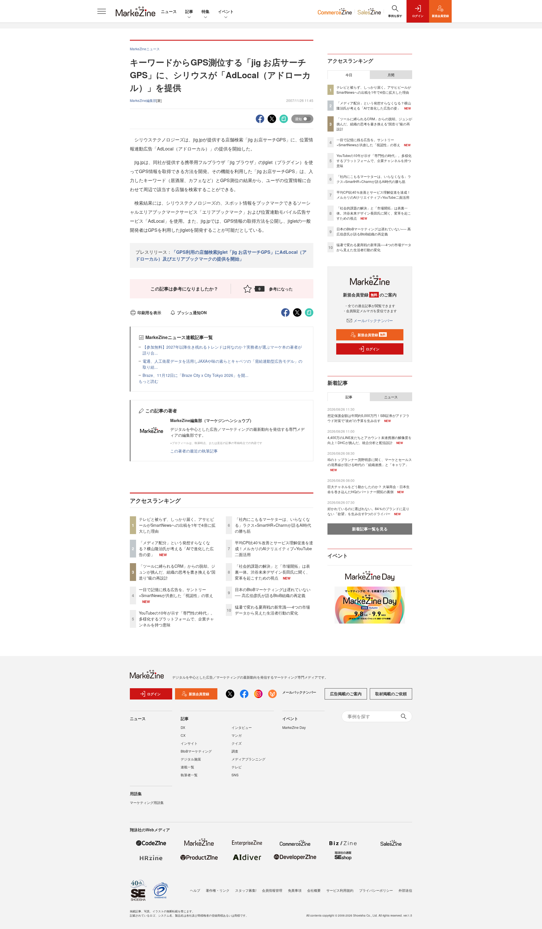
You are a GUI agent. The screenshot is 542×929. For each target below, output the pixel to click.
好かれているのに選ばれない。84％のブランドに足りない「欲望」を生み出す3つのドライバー (368, 511)
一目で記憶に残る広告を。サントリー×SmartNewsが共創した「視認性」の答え (176, 592)
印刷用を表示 (149, 312)
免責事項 (294, 890)
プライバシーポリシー (376, 890)
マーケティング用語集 (147, 802)
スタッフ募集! (245, 890)
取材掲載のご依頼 (391, 693)
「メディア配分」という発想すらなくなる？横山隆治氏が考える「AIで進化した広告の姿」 (176, 548)
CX (183, 735)
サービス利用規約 (339, 890)
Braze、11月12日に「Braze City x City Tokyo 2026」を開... (195, 375)
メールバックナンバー (373, 320)
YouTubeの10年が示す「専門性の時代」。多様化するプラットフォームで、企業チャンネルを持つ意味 (177, 619)
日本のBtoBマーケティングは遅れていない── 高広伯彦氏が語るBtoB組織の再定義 (273, 592)
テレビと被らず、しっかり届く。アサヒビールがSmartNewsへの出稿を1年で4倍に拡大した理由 (177, 525)
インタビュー (241, 727)
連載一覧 (187, 766)
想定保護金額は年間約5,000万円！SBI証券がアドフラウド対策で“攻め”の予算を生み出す (368, 418)
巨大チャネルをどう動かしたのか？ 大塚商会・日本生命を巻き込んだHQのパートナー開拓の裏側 (368, 489)
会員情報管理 (272, 890)
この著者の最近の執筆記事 (194, 451)
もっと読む (148, 381)
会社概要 (314, 890)
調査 (234, 751)
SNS (235, 774)
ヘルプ (195, 890)
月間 (391, 74)
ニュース (169, 11)
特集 (205, 11)
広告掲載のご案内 (346, 693)
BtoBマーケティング (196, 751)
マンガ (236, 735)
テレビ (236, 766)
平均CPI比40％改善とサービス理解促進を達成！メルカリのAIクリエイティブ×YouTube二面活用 (274, 548)
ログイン (372, 348)
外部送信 (405, 890)
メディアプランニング (248, 759)
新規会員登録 (372, 334)
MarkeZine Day (294, 727)
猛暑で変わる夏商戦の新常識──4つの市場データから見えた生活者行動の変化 (272, 610)
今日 (349, 74)
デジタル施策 (191, 759)
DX (183, 727)
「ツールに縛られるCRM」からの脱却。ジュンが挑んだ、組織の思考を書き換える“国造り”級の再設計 (177, 572)
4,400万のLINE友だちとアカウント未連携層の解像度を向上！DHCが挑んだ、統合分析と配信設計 (369, 440)
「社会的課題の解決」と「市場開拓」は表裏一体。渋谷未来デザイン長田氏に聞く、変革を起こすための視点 (272, 572)
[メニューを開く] (101, 11)
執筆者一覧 (189, 774)
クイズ (236, 743)
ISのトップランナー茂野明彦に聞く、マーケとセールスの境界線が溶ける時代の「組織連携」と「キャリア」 (369, 462)
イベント (226, 11)
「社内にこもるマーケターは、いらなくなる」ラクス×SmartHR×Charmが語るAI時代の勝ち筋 (273, 525)
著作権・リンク (218, 890)
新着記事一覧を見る (370, 529)
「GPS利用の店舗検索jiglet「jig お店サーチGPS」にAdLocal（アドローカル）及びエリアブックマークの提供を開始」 (221, 255)
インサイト (189, 743)
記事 (189, 11)
